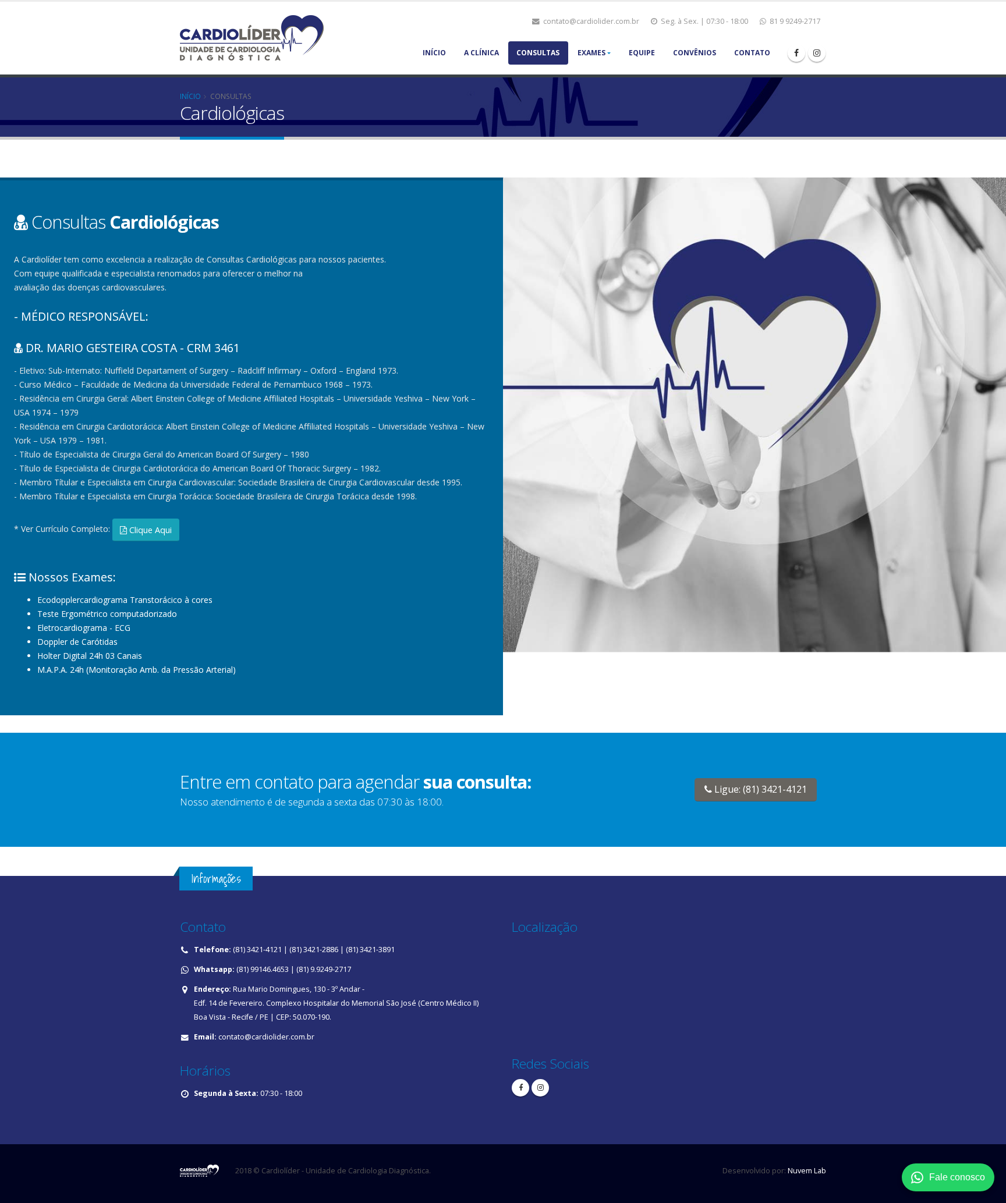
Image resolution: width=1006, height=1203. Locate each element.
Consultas (537, 53)
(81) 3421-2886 (313, 949)
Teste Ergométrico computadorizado (107, 613)
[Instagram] (540, 1087)
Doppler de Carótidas (77, 641)
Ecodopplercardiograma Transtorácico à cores (124, 599)
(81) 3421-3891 (370, 949)
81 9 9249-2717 (794, 21)
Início (434, 53)
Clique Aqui (149, 529)
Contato (752, 53)
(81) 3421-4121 (257, 949)
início (190, 96)
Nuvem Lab (806, 1171)
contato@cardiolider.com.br (590, 21)
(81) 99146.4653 (262, 969)
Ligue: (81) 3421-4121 (759, 789)
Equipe (642, 53)
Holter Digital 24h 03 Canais (89, 655)
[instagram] (817, 53)
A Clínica (481, 53)
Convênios (694, 53)
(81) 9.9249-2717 (323, 969)
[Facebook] (796, 53)
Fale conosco (957, 1177)
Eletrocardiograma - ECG (83, 627)
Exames (591, 53)
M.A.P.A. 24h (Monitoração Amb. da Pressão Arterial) (136, 669)
